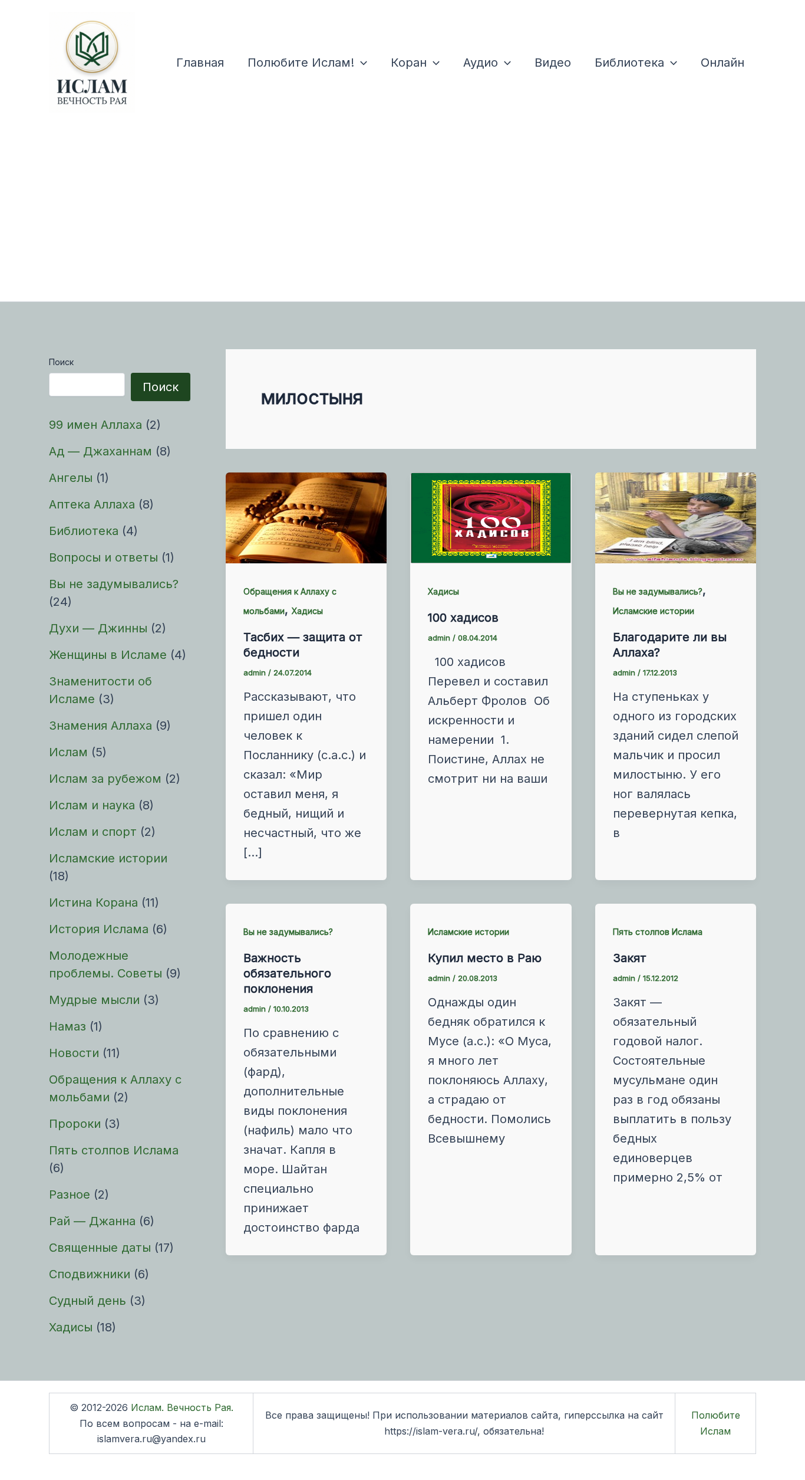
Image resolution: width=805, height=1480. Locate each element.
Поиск (61, 362)
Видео (553, 62)
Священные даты (100, 1248)
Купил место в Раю (485, 958)
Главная (200, 62)
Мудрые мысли (94, 1000)
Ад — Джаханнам (100, 451)
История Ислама (99, 929)
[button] (360, 62)
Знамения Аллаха (100, 725)
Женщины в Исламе (108, 655)
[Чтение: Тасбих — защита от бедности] (306, 517)
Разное (69, 1194)
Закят (629, 958)
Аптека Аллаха (92, 504)
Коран (409, 62)
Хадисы (71, 1327)
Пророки (75, 1124)
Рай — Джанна (92, 1221)
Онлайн (722, 62)
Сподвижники (89, 1274)
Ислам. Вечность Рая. (182, 1407)
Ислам (68, 752)
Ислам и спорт (93, 832)
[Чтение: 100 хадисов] (490, 517)
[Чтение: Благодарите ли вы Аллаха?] (675, 517)
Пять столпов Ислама (114, 1150)
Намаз (67, 1026)
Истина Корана (93, 902)
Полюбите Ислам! (301, 62)
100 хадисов (463, 618)
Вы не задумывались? (114, 584)
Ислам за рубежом (105, 779)
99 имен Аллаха (95, 425)
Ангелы (71, 478)
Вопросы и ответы (103, 557)
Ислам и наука (92, 805)
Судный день (87, 1301)
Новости (74, 1053)
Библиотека (629, 62)
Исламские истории (108, 858)
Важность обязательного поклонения (287, 973)
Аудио (480, 62)
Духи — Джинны (98, 628)
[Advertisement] (402, 213)
